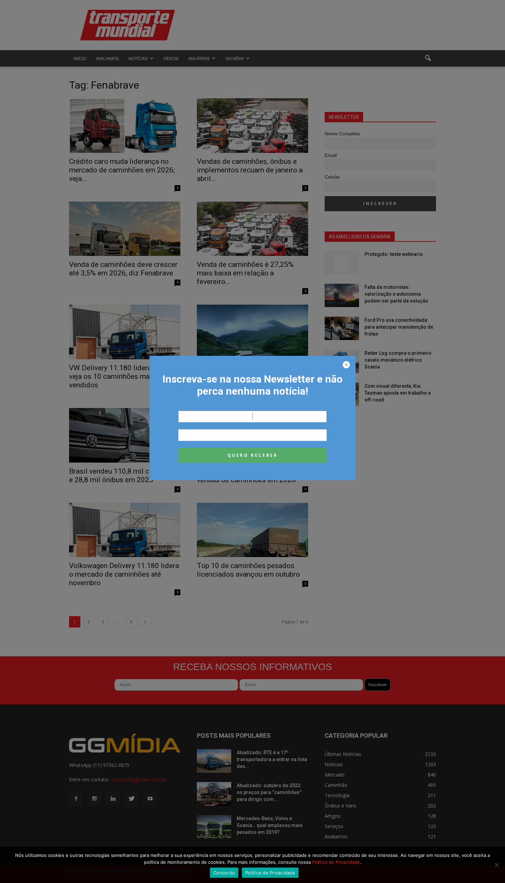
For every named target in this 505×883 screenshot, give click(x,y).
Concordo (224, 872)
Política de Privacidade (336, 862)
